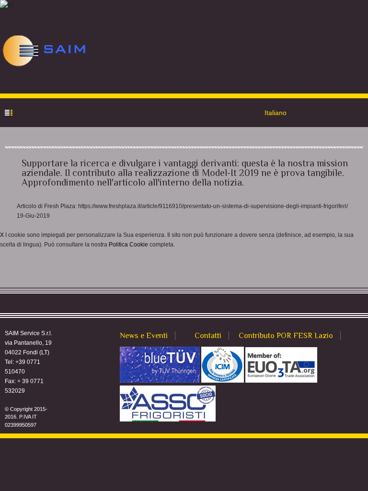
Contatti (297, 83)
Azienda (176, 83)
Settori (129, 83)
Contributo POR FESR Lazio (286, 335)
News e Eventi (144, 335)
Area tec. (348, 83)
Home (88, 83)
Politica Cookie (128, 244)
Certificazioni (237, 83)
